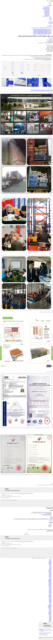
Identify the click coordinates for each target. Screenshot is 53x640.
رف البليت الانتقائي (46, 11)
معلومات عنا (49, 5)
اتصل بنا (50, 19)
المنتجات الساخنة (34, 529)
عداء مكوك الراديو (46, 7)
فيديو (50, 18)
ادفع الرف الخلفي (47, 12)
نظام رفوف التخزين (46, 15)
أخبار (50, 20)
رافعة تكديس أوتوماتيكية (46, 6)
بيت (50, 4)
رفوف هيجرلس (49, 26)
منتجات (50, 25)
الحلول (50, 17)
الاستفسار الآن (51, 520)
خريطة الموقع (30, 529)
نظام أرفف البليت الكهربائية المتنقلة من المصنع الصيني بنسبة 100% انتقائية (40, 90)
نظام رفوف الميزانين (46, 10)
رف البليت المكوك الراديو (45, 16)
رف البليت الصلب (47, 14)
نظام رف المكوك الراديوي (45, 8)
